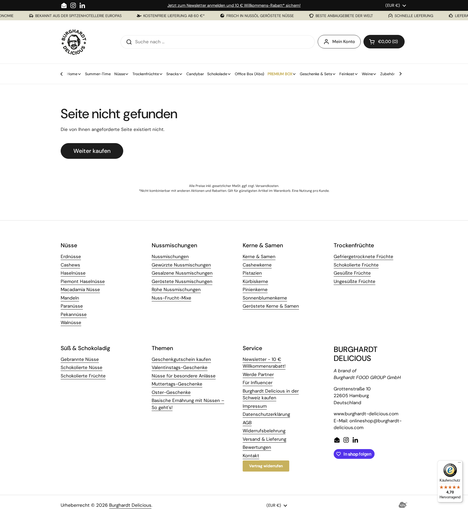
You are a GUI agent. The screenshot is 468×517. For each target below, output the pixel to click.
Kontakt (251, 456)
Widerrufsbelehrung (264, 431)
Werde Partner (258, 374)
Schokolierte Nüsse (81, 367)
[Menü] (459, 463)
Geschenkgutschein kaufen (181, 359)
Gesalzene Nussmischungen (182, 273)
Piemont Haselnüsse (83, 281)
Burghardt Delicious (130, 505)
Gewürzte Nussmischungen (181, 265)
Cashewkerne (257, 265)
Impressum (255, 406)
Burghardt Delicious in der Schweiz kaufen (271, 394)
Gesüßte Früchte (352, 273)
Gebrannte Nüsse (80, 359)
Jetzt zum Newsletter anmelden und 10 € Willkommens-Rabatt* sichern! (234, 5)
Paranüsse (72, 306)
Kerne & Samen (259, 256)
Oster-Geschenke (171, 392)
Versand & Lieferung (264, 439)
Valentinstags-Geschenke (179, 367)
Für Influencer (257, 383)
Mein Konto (343, 41)
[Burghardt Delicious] (74, 41)
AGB (247, 423)
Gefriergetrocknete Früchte (363, 256)
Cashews (70, 265)
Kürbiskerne (255, 281)
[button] (384, 41)
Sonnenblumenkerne (265, 298)
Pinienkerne (255, 289)
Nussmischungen (170, 256)
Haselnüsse (73, 273)
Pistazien (252, 273)
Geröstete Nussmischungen (182, 281)
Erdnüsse (71, 256)
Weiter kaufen (91, 151)
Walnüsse (71, 322)
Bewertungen (257, 447)
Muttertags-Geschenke (177, 384)
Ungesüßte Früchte (354, 281)
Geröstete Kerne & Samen (271, 306)
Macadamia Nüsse (80, 289)
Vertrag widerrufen (266, 465)
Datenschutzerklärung (266, 414)
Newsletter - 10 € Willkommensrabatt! (264, 362)
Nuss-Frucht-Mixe (171, 298)
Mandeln (70, 298)
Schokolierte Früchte (356, 265)
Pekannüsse (74, 314)
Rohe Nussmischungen (176, 289)
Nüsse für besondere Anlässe (184, 376)
